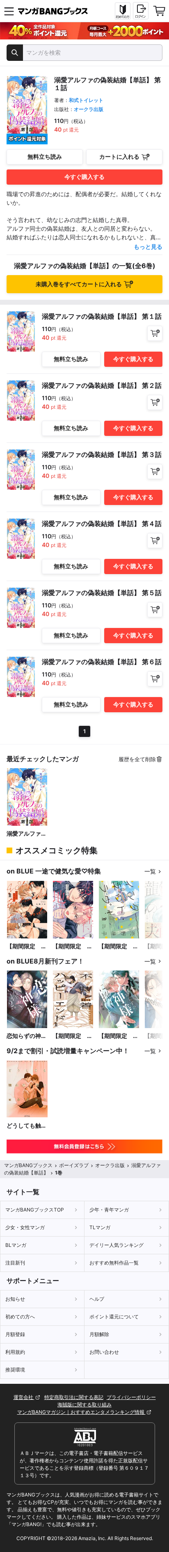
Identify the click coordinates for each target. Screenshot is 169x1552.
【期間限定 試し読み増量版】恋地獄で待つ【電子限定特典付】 (73, 946)
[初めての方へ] (122, 11)
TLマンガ (99, 1227)
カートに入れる (119, 156)
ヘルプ (96, 1299)
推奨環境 (15, 1370)
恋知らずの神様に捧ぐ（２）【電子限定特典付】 (27, 1036)
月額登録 (15, 1334)
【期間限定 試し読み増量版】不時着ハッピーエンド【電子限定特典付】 (73, 1036)
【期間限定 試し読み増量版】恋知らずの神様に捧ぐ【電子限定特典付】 (118, 1036)
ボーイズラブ (74, 1165)
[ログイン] (140, 10)
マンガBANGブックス (28, 1165)
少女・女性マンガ (25, 1227)
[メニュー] (9, 11)
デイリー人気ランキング (116, 1245)
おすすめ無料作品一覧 (114, 1263)
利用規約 (15, 1352)
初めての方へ (20, 1316)
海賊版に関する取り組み (84, 1404)
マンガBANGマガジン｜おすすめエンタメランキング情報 (81, 1412)
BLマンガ (15, 1245)
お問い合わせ (104, 1352)
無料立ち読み (44, 156)
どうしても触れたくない (27, 1126)
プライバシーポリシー (131, 1397)
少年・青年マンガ (109, 1210)
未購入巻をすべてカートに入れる (79, 283)
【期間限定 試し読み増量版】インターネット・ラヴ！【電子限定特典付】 (118, 946)
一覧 (150, 871)
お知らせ (15, 1299)
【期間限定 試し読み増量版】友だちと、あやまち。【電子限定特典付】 (27, 946)
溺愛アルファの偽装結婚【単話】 (27, 834)
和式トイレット (86, 100)
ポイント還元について (114, 1316)
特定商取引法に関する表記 (73, 1397)
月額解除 (99, 1334)
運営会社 (24, 1397)
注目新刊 (15, 1263)
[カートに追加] (154, 333)
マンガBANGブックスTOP (34, 1210)
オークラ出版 (88, 109)
